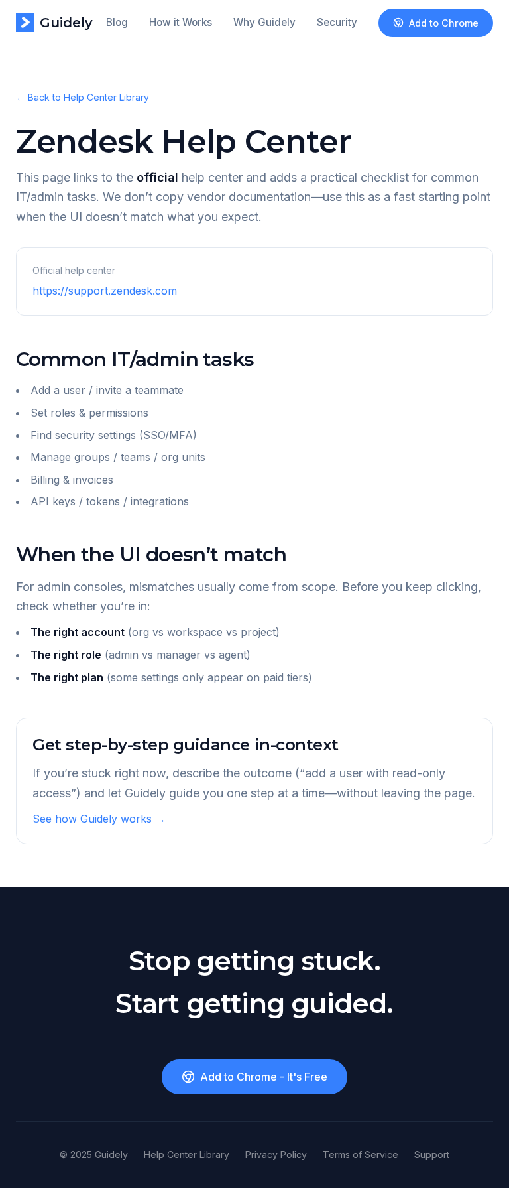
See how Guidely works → (99, 818)
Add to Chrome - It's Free (263, 1076)
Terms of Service (360, 1154)
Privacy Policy (276, 1154)
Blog (117, 22)
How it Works (180, 22)
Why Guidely (264, 22)
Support (431, 1154)
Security (337, 22)
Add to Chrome (444, 23)
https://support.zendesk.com (104, 290)
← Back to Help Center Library (82, 97)
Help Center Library (186, 1154)
